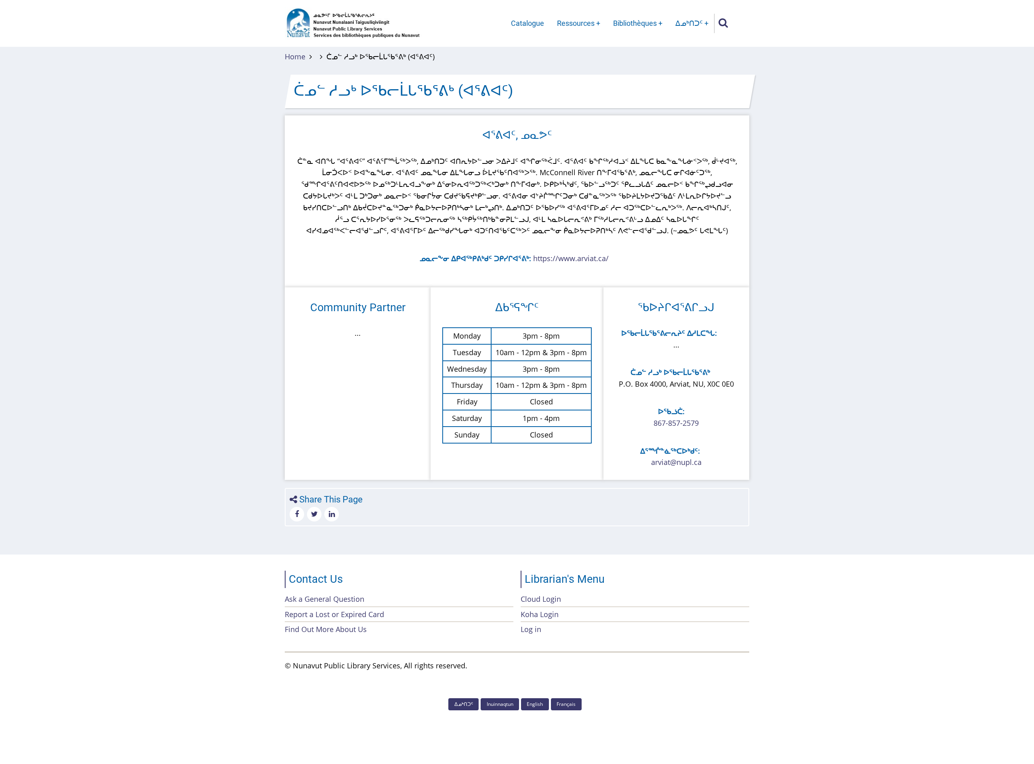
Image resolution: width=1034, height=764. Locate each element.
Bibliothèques (635, 23)
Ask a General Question (324, 599)
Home (295, 56)
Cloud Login (541, 599)
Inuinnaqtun (500, 704)
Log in (531, 629)
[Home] (353, 22)
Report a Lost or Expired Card (334, 614)
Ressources (576, 23)
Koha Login (540, 614)
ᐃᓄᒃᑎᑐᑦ (689, 23)
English (535, 704)
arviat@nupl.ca (676, 462)
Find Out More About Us (326, 629)
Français (566, 704)
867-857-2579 (676, 423)
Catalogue (527, 23)
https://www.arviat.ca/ (571, 258)
